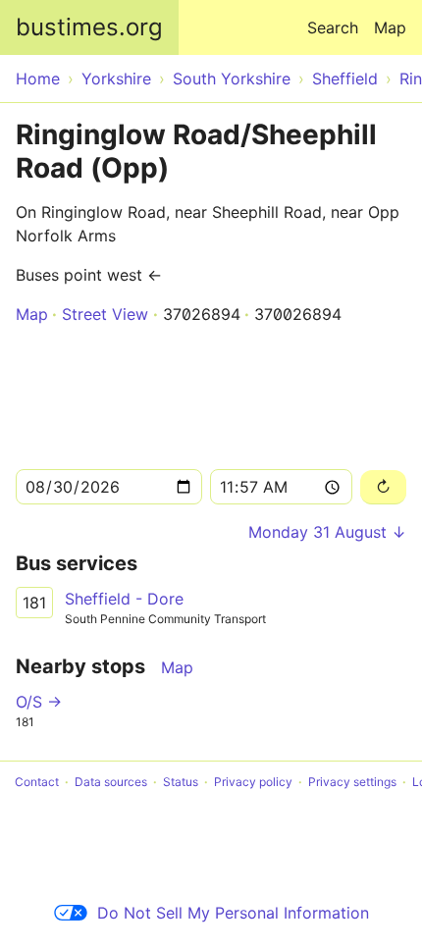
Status (180, 781)
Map (390, 27)
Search (332, 27)
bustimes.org (89, 27)
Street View (105, 314)
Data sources (111, 781)
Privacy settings (352, 781)
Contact (37, 781)
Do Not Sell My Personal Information (233, 912)
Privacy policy (253, 781)
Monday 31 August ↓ (327, 532)
